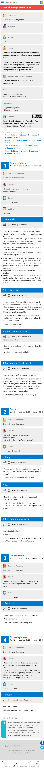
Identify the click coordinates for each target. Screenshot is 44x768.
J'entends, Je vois (19, 135)
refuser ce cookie (32, 766)
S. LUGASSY (7, 42)
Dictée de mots (19, 145)
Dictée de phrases (20, 151)
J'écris (15, 140)
